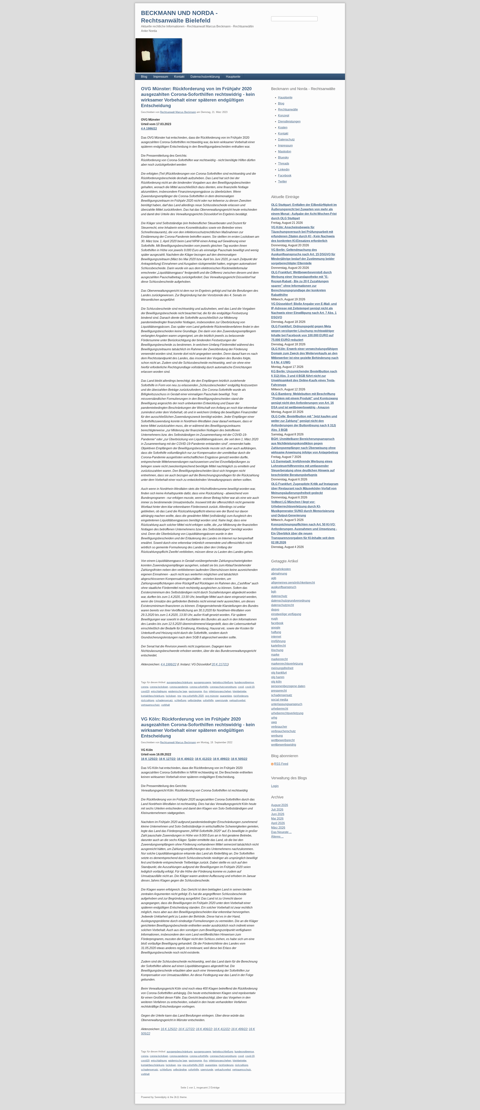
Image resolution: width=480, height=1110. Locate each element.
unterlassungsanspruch (286, 704)
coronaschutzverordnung (223, 686)
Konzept (283, 115)
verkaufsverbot (237, 700)
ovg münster (211, 695)
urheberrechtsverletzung (287, 713)
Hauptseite (233, 76)
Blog (144, 76)
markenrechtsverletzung (287, 663)
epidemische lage (177, 691)
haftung (276, 632)
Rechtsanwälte (288, 109)
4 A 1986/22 (149, 128)
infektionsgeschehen (220, 691)
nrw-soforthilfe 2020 (193, 695)
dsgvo (275, 609)
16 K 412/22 (203, 759)
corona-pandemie (179, 686)
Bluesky (283, 157)
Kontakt (179, 76)
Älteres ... (277, 836)
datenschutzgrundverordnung (290, 600)
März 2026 (278, 827)
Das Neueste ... (281, 832)
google (275, 627)
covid (241, 686)
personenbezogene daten (288, 686)
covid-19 (249, 686)
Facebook (284, 175)
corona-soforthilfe (199, 686)
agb (273, 578)
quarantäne (226, 695)
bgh (273, 591)
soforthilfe (208, 700)
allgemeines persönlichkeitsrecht (293, 582)
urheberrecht (279, 708)
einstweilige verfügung (286, 614)
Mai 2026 (277, 818)
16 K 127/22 (167, 759)
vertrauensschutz (150, 704)
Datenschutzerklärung (205, 76)
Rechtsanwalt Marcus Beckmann (178, 112)
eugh (274, 618)
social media (279, 699)
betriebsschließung (223, 682)
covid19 (145, 691)
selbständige (194, 700)
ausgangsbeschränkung (179, 682)
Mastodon (284, 151)
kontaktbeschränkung (152, 695)
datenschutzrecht (282, 605)
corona (144, 686)
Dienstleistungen (289, 121)
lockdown (171, 695)
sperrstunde (221, 700)
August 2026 (279, 805)
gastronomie (195, 691)
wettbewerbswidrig (283, 744)
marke (275, 654)
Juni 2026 (277, 814)
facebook (277, 623)
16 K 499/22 (221, 759)
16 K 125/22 (149, 759)
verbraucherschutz (283, 731)
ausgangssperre (202, 682)
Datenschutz (286, 139)
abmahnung (279, 573)
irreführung (278, 641)
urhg (274, 717)
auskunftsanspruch (283, 587)
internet (276, 636)
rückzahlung (147, 700)
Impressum (160, 76)
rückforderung (240, 695)
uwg (274, 722)
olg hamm (277, 677)
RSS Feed (281, 763)
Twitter (282, 181)
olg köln (276, 681)
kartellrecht (278, 645)
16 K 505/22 (239, 759)
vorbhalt (165, 704)
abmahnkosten (281, 569)
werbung (277, 735)
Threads (283, 163)
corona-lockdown (159, 686)
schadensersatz (164, 700)
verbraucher (279, 726)
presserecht (279, 690)
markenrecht (279, 659)
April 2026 (278, 823)
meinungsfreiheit (282, 668)
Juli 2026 (277, 809)
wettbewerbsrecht (283, 740)
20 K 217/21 (220, 664)
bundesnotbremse (244, 682)
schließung (180, 700)
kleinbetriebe (239, 691)
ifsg (205, 691)
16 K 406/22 (185, 759)
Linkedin (284, 169)
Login (275, 786)
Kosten (282, 127)
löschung (277, 650)
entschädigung (159, 691)
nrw (179, 695)
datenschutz (279, 596)
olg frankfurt (279, 672)
